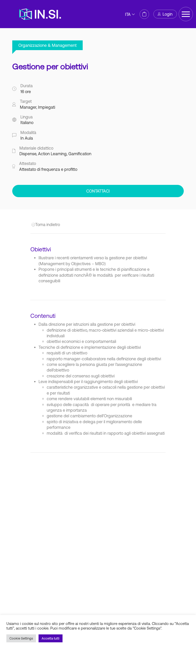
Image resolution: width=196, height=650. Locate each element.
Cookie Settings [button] (21, 638)
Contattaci (98, 191)
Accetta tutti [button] (50, 638)
